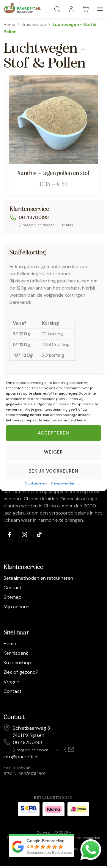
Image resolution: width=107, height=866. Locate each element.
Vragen (11, 682)
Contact (12, 587)
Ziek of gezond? (21, 672)
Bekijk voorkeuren (54, 471)
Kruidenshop (34, 24)
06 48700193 (34, 217)
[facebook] (9, 534)
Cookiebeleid (36, 483)
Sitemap (12, 597)
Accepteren (54, 433)
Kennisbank (16, 653)
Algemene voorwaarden (79, 837)
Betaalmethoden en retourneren (38, 578)
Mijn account (17, 607)
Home (9, 24)
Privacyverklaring (65, 483)
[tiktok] (39, 534)
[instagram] (24, 534)
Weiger (53, 452)
